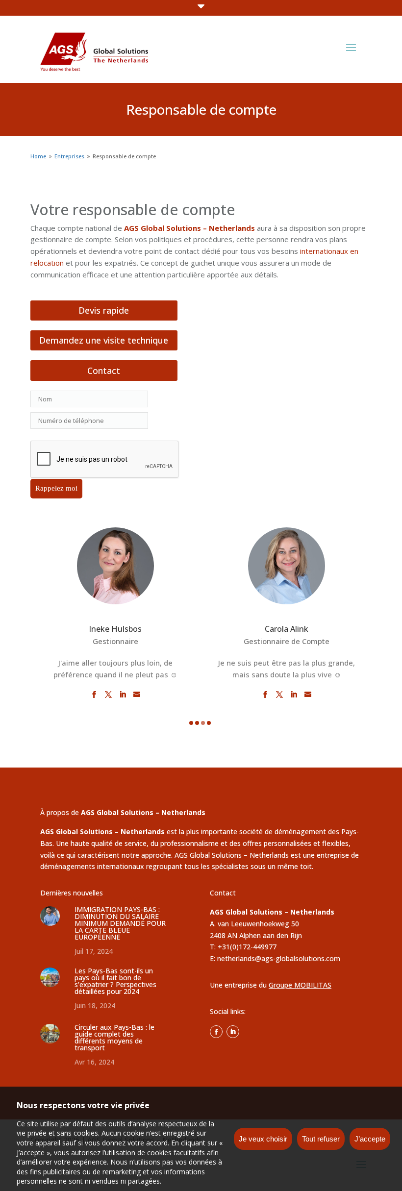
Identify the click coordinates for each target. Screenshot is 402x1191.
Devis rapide (103, 310)
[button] (191, 723)
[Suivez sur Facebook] (216, 1031)
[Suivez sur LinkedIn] (232, 1031)
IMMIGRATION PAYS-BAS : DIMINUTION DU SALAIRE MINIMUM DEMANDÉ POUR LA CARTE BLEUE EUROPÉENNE (120, 923)
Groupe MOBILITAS (300, 985)
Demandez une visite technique (103, 340)
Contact (103, 370)
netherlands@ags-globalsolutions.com (278, 958)
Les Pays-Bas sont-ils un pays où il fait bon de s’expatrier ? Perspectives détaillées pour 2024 (115, 981)
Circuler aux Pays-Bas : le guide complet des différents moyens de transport (114, 1037)
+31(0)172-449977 (247, 946)
